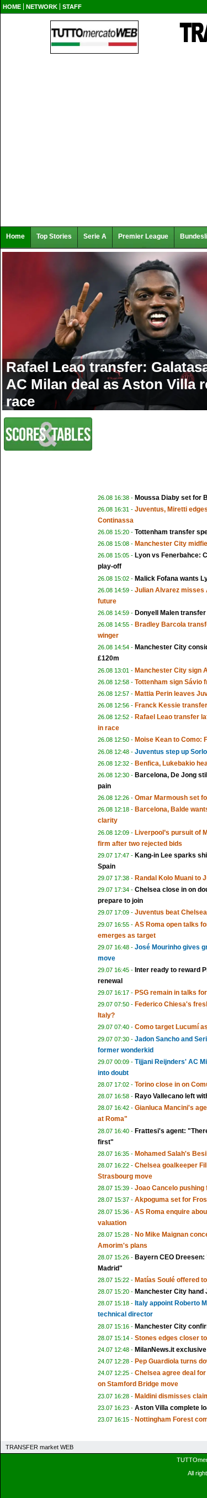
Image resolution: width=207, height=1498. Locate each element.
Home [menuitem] (15, 236)
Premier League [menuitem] (143, 236)
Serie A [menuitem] (95, 236)
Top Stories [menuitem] (54, 236)
